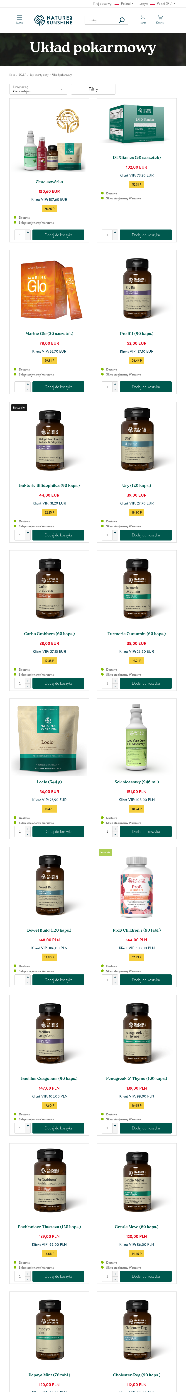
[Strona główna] (54, 20)
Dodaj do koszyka (58, 235)
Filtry (93, 89)
